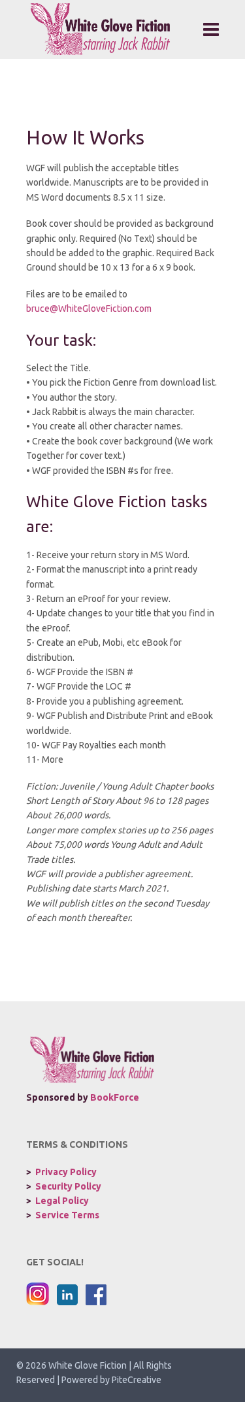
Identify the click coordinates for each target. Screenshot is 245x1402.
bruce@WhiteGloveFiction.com (89, 308)
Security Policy (68, 1186)
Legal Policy (62, 1200)
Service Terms (67, 1215)
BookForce (114, 1097)
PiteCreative (136, 1380)
